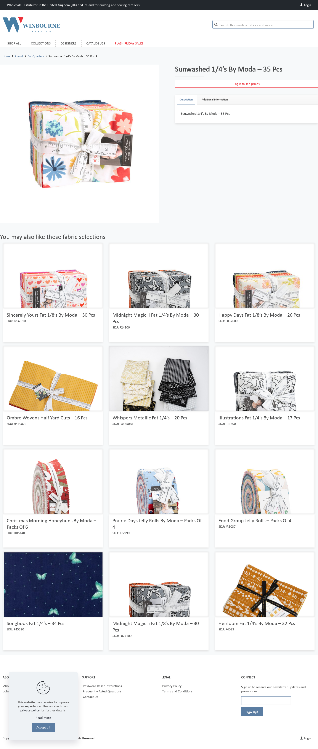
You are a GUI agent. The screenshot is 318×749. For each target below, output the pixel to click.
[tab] (186, 100)
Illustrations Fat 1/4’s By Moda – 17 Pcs (259, 417)
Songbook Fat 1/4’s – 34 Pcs (35, 623)
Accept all (43, 727)
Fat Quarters (36, 56)
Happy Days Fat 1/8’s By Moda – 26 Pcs (259, 315)
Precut (19, 56)
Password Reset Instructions (102, 686)
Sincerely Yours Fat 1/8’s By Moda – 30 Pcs (51, 315)
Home (6, 56)
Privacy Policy (171, 686)
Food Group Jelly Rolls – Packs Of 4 (254, 520)
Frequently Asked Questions (102, 691)
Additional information (215, 99)
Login (307, 5)
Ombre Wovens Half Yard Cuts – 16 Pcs (47, 417)
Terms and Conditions (177, 691)
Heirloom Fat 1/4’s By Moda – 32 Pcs (256, 623)
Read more (43, 718)
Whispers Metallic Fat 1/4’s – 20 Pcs (149, 417)
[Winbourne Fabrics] (31, 25)
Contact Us (90, 697)
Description (186, 99)
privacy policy (30, 710)
